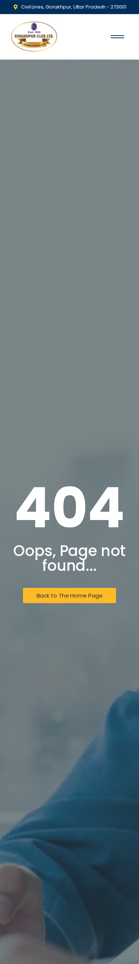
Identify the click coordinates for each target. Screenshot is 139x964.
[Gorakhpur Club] (34, 37)
